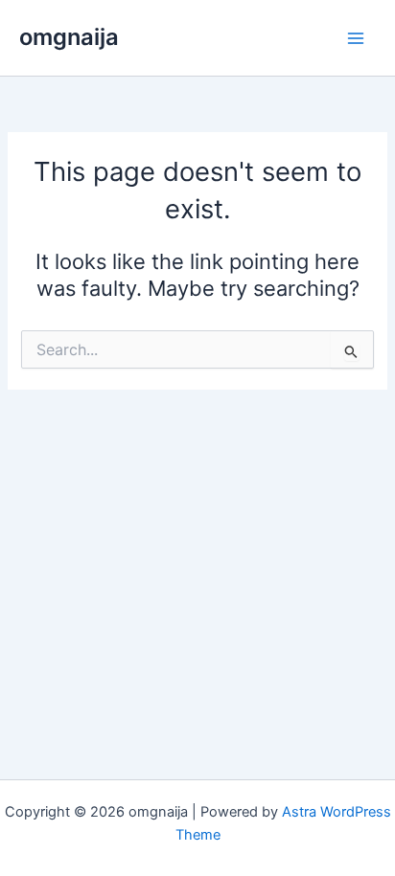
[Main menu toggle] (356, 38)
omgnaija (69, 37)
